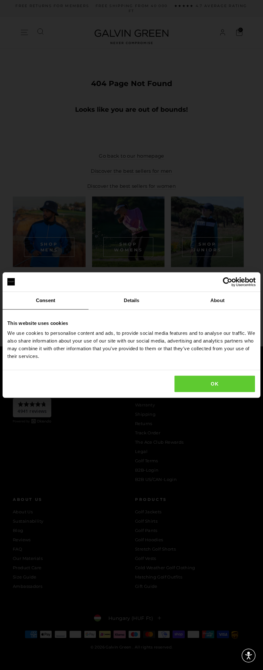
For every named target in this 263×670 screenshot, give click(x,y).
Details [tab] (132, 300)
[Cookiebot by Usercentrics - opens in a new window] (227, 282)
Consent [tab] (45, 300)
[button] (249, 656)
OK (214, 384)
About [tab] (217, 300)
